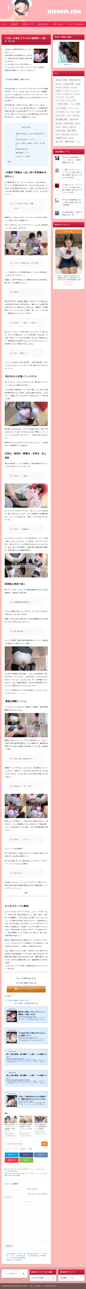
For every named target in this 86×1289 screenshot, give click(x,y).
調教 (71, 138)
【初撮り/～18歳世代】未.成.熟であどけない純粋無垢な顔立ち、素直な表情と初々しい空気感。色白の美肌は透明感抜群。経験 (69, 277)
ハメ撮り (31, 1173)
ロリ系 (60, 112)
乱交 (68, 115)
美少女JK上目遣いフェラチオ (25, 139)
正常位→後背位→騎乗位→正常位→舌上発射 (30, 144)
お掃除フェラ (24, 1173)
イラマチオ (60, 97)
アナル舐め (67, 94)
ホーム (4, 24)
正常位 (10, 1175)
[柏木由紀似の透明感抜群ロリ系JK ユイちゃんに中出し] (26, 1119)
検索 (44, 1144)
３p (78, 141)
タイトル (15, 1149)
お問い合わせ (57, 24)
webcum (73, 87)
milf (58, 87)
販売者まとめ (43, 24)
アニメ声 (76, 94)
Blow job (8, 1173)
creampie (68, 84)
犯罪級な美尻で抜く (22, 149)
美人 (74, 134)
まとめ (58, 94)
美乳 (65, 134)
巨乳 (59, 123)
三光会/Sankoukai (12, 1171)
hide (28, 127)
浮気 (58, 127)
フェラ (42, 1173)
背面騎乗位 (61, 138)
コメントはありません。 (39, 1169)
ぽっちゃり (74, 91)
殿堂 (77, 123)
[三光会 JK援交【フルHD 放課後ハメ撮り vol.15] (41, 56)
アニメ (10, 108)
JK (13, 1173)
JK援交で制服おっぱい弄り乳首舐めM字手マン (30, 135)
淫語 (65, 127)
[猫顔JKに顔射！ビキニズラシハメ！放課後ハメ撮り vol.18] (11, 1119)
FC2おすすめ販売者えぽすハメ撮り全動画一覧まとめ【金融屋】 (71, 202)
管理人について (27, 24)
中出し (60, 115)
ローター (70, 112)
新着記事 (14, 24)
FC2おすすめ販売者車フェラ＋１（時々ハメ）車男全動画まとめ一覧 (71, 159)
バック (37, 1173)
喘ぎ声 (74, 119)
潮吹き (72, 127)
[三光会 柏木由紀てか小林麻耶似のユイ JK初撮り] (41, 1119)
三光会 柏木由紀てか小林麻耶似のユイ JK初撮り (41, 1127)
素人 (14, 1175)
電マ (59, 141)
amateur (17, 1173)
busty (58, 84)
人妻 (76, 115)
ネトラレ (70, 100)
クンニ (70, 97)
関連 (9, 161)
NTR (66, 87)
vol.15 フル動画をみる (28, 989)
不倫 (78, 112)
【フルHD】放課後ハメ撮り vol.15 (17, 79)
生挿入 (60, 130)
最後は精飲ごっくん (22, 153)
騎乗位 (18, 1175)
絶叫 (58, 134)
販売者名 (23, 1149)
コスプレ (60, 100)
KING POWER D (68, 285)
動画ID (31, 1149)
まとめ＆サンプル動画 (22, 156)
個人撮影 (62, 119)
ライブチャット (73, 108)
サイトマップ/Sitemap (75, 24)
